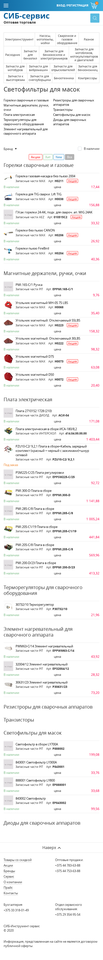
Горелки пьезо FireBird (32, 248)
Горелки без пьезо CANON (35, 230)
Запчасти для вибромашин (38, 68)
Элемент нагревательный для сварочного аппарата (26, 131)
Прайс (8, 887)
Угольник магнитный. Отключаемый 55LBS (48, 320)
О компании (13, 882)
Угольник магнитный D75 (35, 356)
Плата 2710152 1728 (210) (34, 411)
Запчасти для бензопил (30, 54)
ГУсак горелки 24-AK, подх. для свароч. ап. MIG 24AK (54, 212)
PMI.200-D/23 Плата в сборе (36, 563)
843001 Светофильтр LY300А (36, 762)
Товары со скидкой (18, 860)
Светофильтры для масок (72, 114)
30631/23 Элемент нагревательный (42, 682)
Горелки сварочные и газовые (26, 100)
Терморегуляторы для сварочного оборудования (24, 122)
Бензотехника (64, 78)
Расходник (12, 55)
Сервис (9, 876)
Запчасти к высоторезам (15, 78)
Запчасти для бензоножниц (88, 68)
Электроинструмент (19, 39)
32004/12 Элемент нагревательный (42, 664)
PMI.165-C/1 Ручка (29, 285)
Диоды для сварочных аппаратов (69, 122)
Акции (8, 865)
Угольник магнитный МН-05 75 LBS (42, 303)
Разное (89, 39)
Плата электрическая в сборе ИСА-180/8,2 (46, 429)
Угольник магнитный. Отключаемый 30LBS (48, 338)
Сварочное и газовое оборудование (67, 39)
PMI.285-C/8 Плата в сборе (35, 508)
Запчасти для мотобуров (15, 68)
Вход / (62, 5)
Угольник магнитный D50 (35, 374)
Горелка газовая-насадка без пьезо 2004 (45, 176)
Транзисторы (63, 109)
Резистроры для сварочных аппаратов (73, 102)
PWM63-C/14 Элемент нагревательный (44, 646)
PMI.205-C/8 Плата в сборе (35, 545)
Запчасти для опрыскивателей (63, 68)
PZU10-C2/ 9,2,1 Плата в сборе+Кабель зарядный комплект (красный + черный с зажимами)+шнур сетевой (52, 450)
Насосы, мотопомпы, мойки (45, 39)
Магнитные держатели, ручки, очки (26, 107)
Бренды (9, 871)
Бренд (8, 149)
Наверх (49, 847)
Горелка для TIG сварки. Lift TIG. (39, 194)
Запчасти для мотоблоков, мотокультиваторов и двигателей (84, 54)
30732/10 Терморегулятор (35, 604)
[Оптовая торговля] (27, 16)
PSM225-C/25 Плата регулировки (40, 472)
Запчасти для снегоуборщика (40, 78)
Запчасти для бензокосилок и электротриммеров (54, 54)
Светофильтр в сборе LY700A (37, 744)
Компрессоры (87, 78)
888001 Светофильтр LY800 (35, 780)
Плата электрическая (19, 114)
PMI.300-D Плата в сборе (34, 490)
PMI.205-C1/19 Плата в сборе (36, 527)
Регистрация (77, 5)
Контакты (11, 893)
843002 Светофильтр (31, 798)
